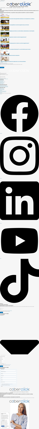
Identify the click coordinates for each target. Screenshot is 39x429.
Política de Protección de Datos (8, 364)
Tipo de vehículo (1, 315)
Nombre (1, 308)
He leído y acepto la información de (6, 310)
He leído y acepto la (5, 364)
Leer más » (2, 19)
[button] (5, 427)
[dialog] (5, 420)
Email (0, 309)
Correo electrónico (2, 363)
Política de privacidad (3, 419)
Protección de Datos (10, 310)
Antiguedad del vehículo (2, 356)
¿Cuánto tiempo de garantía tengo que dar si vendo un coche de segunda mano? (15, 43)
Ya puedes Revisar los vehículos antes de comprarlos (10, 55)
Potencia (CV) (1, 359)
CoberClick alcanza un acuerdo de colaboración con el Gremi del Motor (13, 61)
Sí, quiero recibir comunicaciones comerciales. (5, 311)
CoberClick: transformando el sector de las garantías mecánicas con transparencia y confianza (17, 18)
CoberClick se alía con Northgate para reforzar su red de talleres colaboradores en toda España (17, 30)
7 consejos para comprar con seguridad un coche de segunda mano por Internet (15, 24)
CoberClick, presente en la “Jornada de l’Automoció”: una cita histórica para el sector (16, 49)
